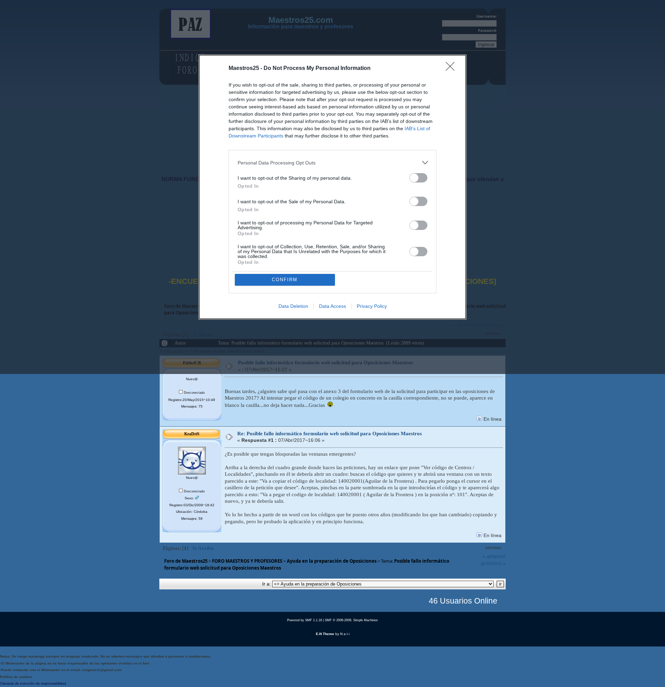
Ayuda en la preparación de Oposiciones (331, 561)
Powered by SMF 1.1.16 (304, 620)
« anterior (494, 556)
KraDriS (192, 433)
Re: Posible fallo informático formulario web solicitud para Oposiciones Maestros (329, 433)
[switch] (418, 177)
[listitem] (332, 162)
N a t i (344, 634)
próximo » (493, 563)
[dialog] (332, 187)
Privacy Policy (372, 306)
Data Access (332, 306)
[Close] (452, 68)
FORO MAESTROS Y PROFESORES (247, 561)
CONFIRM (285, 279)
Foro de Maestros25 (185, 561)
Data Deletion (293, 306)
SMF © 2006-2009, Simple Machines (351, 620)
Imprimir (493, 548)
